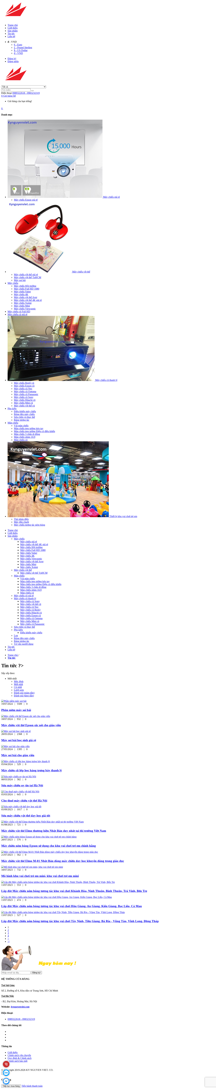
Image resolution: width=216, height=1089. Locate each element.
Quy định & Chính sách (19, 1058)
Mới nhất (18, 684)
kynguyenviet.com (20, 1006)
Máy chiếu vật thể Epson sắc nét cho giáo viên (31, 725)
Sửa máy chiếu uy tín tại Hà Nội (22, 785)
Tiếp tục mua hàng (11, 1086)
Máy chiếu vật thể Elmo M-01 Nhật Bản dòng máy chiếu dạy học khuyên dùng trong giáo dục (62, 861)
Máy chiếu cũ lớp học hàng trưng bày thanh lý (31, 770)
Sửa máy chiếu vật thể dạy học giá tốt (25, 815)
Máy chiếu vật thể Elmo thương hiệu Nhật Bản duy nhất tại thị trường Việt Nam (53, 830)
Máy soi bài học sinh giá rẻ (18, 740)
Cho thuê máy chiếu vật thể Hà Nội (24, 800)
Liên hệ (11, 36)
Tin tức (11, 33)
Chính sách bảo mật (17, 1061)
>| (8, 941)
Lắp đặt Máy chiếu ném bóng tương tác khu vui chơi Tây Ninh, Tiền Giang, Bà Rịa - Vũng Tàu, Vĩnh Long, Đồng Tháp (80, 921)
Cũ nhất (18, 687)
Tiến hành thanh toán (32, 1086)
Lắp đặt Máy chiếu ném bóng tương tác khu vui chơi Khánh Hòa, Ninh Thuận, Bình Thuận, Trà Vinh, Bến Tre (74, 891)
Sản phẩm (13, 30)
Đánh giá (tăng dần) (24, 695)
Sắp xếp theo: (8, 673)
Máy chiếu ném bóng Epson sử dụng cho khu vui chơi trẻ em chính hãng (48, 845)
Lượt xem (19, 690)
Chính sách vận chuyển (19, 1055)
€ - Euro (18, 44)
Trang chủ (13, 25)
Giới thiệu (13, 28)
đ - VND (18, 53)
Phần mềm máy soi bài (16, 710)
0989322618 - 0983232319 (26, 93)
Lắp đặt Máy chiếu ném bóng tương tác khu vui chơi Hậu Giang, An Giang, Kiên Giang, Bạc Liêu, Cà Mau (71, 906)
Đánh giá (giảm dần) (24, 692)
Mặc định (18, 681)
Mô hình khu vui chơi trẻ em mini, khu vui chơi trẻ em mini (40, 876)
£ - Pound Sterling (23, 47)
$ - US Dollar (21, 50)
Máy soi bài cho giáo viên (17, 755)
